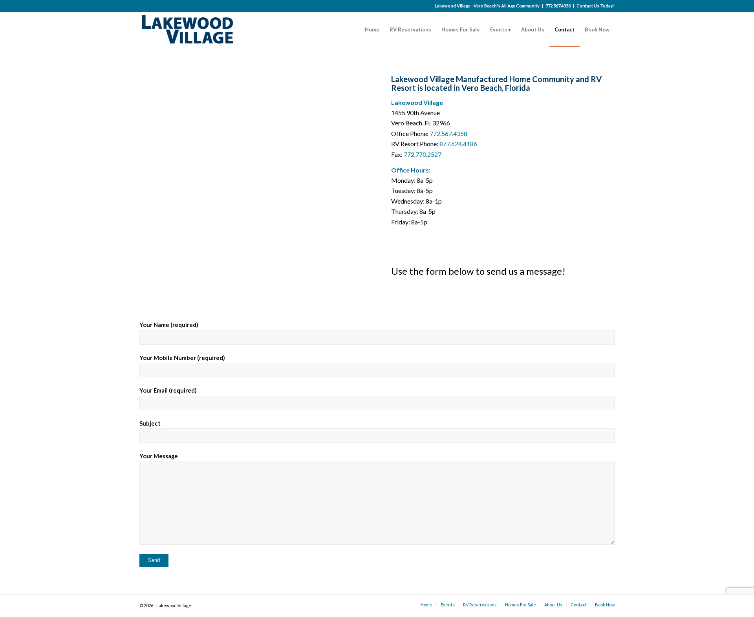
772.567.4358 (558, 5)
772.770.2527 (422, 154)
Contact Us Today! (595, 5)
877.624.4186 (458, 143)
